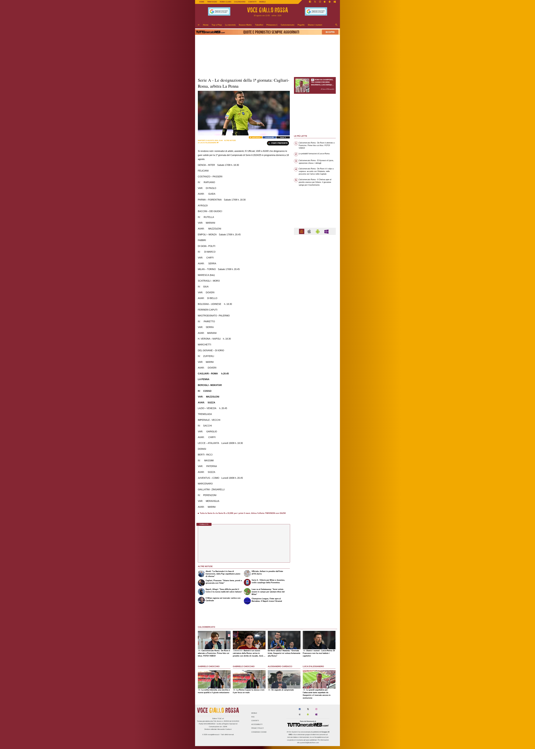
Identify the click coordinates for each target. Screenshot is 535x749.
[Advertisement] (315, 345)
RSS (252, 717)
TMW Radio (212, 2)
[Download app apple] (325, 2)
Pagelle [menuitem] (301, 25)
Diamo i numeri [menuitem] (315, 25)
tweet (282, 137)
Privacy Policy (257, 728)
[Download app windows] (335, 2)
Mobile (254, 713)
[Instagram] (320, 2)
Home (201, 2)
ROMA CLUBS (225, 2)
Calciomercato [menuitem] (287, 25)
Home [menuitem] (205, 25)
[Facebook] (310, 2)
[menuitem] (198, 25)
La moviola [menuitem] (230, 25)
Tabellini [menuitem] (259, 25)
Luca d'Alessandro (208, 143)
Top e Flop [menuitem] (217, 25)
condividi (268, 137)
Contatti (255, 720)
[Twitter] (315, 2)
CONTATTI (252, 2)
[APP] (302, 231)
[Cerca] (336, 25)
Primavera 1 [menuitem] (271, 25)
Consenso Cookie (259, 732)
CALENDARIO (239, 2)
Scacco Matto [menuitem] (245, 25)
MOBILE (262, 2)
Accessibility (256, 724)
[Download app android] (330, 2)
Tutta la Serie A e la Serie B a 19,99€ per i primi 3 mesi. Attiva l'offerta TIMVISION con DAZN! (243, 513)
